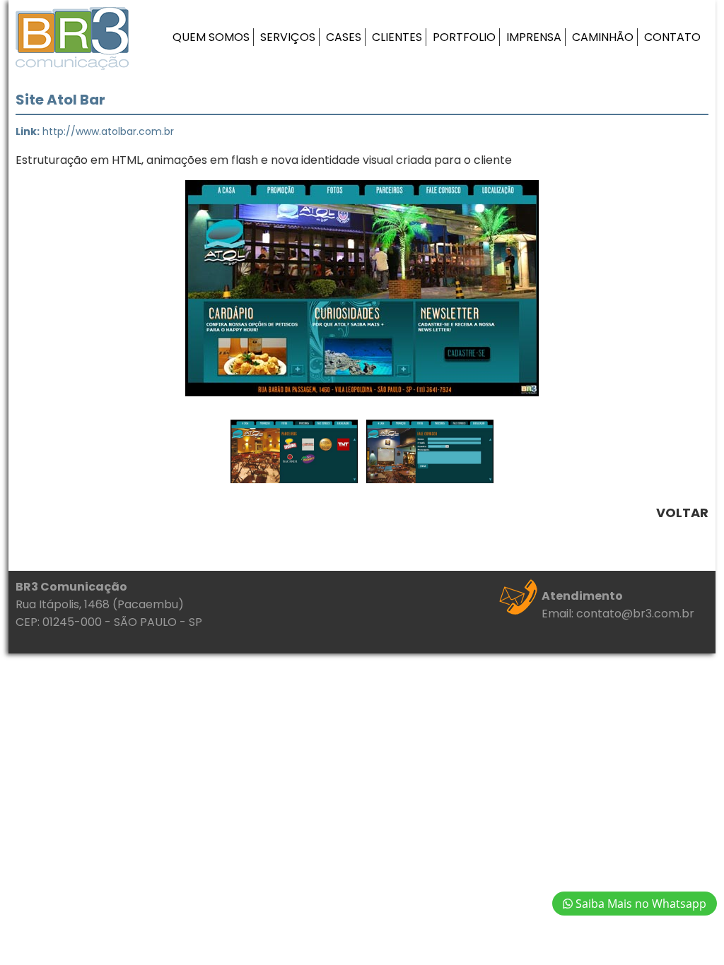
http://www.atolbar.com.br (108, 131)
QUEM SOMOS (211, 37)
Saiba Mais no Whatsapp (639, 903)
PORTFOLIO (464, 37)
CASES (343, 37)
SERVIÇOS (287, 37)
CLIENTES (397, 37)
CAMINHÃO (603, 37)
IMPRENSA (533, 37)
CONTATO (672, 37)
